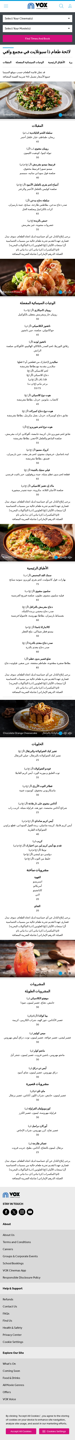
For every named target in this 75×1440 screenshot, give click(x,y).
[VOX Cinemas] (38, 6)
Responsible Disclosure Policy (21, 1277)
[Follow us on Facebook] (6, 1212)
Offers (7, 1392)
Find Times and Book (37, 38)
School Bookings (13, 1263)
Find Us (7, 1320)
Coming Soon (11, 1371)
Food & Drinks (11, 1378)
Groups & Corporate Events (20, 1256)
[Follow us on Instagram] (22, 1212)
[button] (54, 1431)
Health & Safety (12, 1327)
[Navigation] (6, 6)
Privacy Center (12, 1335)
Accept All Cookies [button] (21, 1431)
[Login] (70, 6)
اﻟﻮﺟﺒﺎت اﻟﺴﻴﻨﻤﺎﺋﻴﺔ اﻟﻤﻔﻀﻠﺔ (30, 62)
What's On (9, 1363)
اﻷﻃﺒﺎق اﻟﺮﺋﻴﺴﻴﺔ (56, 62)
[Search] (61, 6)
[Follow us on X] (14, 1212)
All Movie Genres (13, 1385)
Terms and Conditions (17, 1242)
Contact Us (10, 1306)
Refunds (8, 1299)
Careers (8, 1249)
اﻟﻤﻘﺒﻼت (7, 62)
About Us (9, 1235)
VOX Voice (9, 1399)
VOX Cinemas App (14, 1270)
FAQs (6, 1313)
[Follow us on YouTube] (30, 1212)
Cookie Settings (13, 1342)
